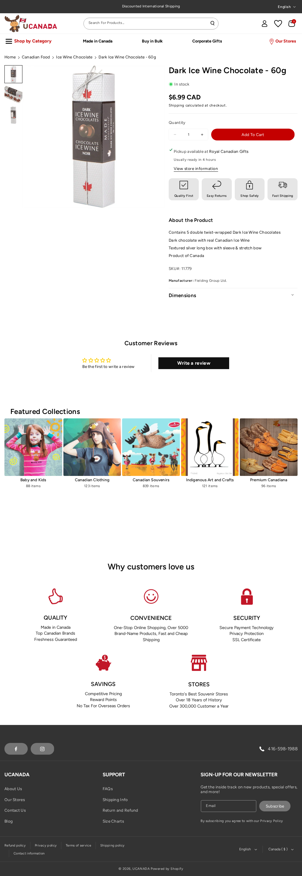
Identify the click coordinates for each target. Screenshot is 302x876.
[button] (292, 23)
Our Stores (14, 799)
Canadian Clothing (92, 479)
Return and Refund (120, 810)
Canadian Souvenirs (151, 479)
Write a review (193, 363)
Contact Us (15, 810)
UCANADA (141, 869)
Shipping (176, 105)
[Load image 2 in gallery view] (13, 95)
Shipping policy (112, 845)
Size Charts (113, 821)
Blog (8, 821)
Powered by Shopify (167, 869)
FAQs (108, 788)
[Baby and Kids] (33, 447)
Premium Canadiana (268, 479)
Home (10, 57)
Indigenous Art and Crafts (210, 479)
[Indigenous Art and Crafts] (210, 447)
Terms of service (78, 845)
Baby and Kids (33, 479)
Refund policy (15, 845)
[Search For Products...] (212, 23)
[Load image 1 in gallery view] (13, 74)
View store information (196, 168)
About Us (13, 788)
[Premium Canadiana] (269, 447)
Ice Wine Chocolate (74, 57)
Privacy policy (46, 845)
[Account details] (264, 23)
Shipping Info (115, 799)
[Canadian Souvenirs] (151, 447)
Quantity (177, 122)
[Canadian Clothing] (92, 447)
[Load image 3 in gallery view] (13, 115)
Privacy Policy (271, 821)
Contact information (29, 853)
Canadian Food (36, 57)
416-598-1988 (283, 748)
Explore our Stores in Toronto (151, 6)
